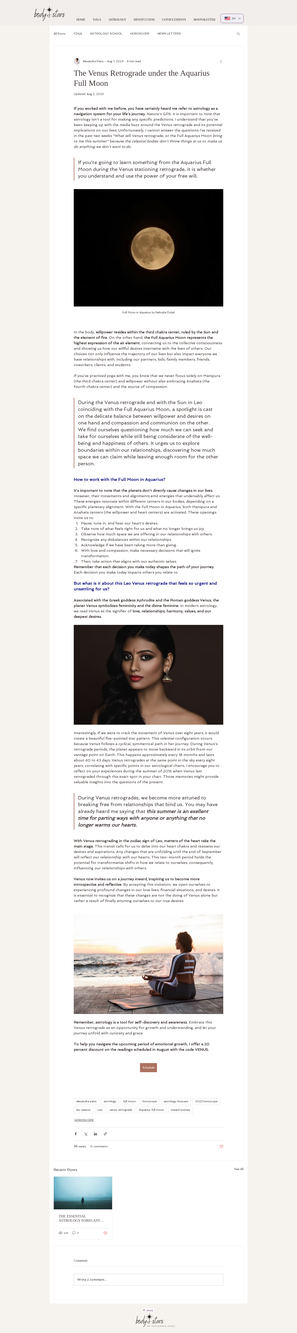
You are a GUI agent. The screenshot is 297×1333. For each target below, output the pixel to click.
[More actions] (220, 61)
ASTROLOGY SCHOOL (106, 33)
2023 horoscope (206, 1101)
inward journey (180, 1109)
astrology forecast (176, 1101)
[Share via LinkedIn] (95, 1134)
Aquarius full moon (151, 1109)
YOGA (78, 33)
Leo (100, 1109)
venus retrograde (121, 1109)
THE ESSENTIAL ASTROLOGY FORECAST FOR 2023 (79, 1218)
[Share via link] (105, 1134)
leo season (83, 1109)
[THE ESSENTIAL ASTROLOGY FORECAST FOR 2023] (83, 1193)
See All (238, 1169)
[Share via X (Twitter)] (85, 1134)
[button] (238, 33)
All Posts (59, 33)
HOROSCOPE (140, 33)
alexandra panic (86, 1101)
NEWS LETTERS (169, 33)
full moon (129, 1101)
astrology (110, 1101)
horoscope (150, 1101)
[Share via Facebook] (76, 1134)
